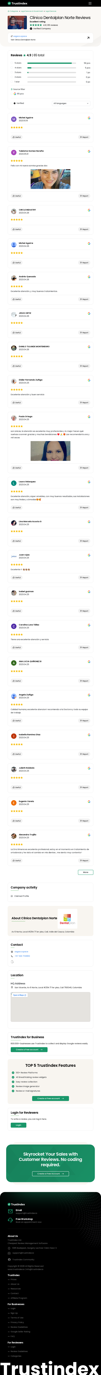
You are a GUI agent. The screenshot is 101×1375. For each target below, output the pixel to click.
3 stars (18, 72)
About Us (15, 1284)
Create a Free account (27, 1049)
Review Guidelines (19, 1327)
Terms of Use (17, 1317)
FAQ (13, 1336)
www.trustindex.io (16, 1269)
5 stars (18, 63)
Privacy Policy (17, 1322)
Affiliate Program (19, 1298)
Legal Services (51, 11)
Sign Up (14, 1313)
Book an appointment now (29, 1222)
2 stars (18, 77)
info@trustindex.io (34, 1269)
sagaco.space (21, 951)
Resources (16, 1288)
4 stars (18, 68)
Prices (14, 1279)
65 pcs (20, 94)
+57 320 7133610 (22, 956)
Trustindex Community (23, 1259)
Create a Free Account (48, 1173)
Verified (20, 103)
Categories (16, 1356)
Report (85, 137)
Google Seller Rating (20, 1331)
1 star (17, 82)
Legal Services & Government (32, 11)
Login (18, 1125)
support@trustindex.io (26, 1213)
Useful (18, 137)
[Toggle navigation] (90, 3)
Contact (15, 1293)
